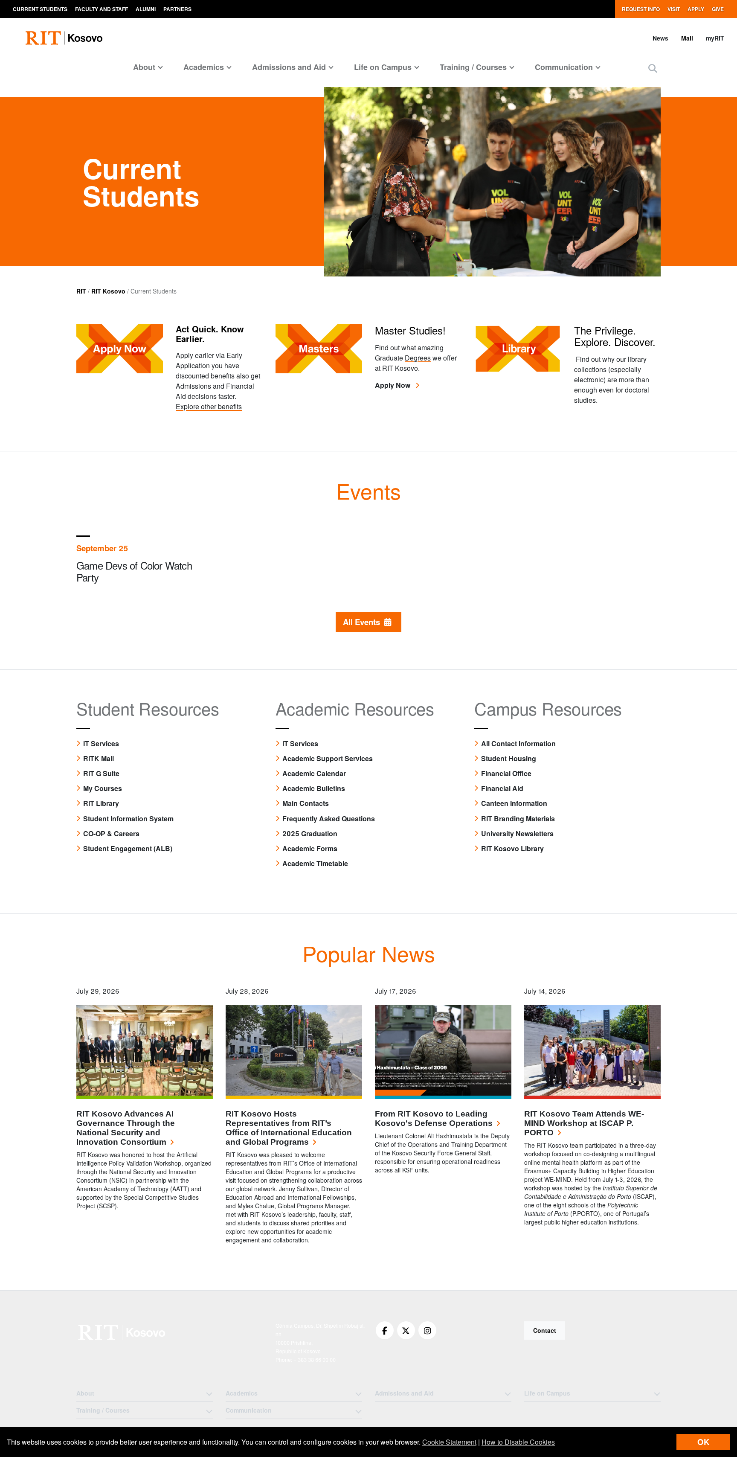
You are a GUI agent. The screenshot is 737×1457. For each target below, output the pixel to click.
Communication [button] (564, 67)
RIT (81, 291)
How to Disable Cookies (518, 1442)
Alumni (146, 9)
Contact (544, 1330)
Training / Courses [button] (473, 67)
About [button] (144, 67)
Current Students (40, 9)
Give (718, 9)
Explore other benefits (209, 406)
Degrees (418, 358)
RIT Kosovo (108, 291)
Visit (673, 9)
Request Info (641, 9)
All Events (363, 622)
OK (703, 1442)
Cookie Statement (449, 1442)
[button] (653, 68)
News (660, 38)
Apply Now (393, 385)
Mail (687, 38)
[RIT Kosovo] (122, 1332)
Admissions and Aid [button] (289, 67)
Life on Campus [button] (383, 67)
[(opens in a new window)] (385, 1330)
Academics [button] (203, 67)
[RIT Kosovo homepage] (65, 38)
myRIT (715, 38)
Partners (177, 9)
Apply (696, 9)
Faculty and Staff (101, 9)
